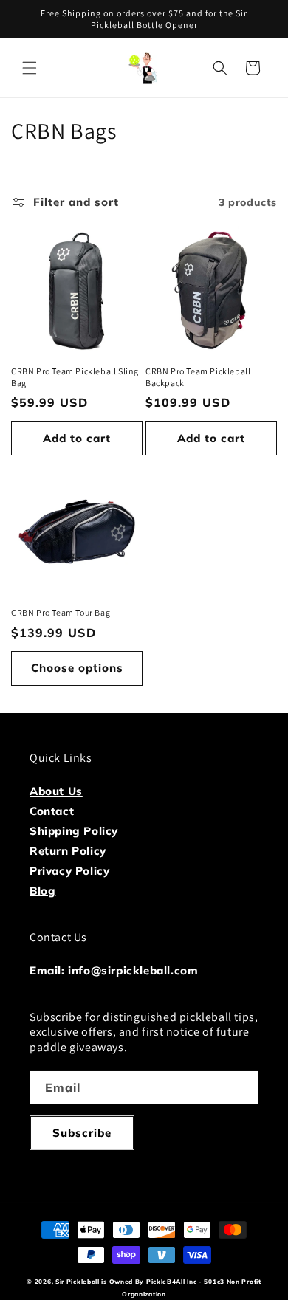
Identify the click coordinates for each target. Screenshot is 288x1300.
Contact (52, 811)
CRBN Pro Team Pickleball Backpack (197, 376)
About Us (56, 791)
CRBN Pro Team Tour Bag (60, 612)
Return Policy (68, 851)
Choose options (77, 668)
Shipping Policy (74, 831)
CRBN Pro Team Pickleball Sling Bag (75, 376)
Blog (42, 891)
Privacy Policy (69, 871)
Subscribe (82, 1133)
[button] (29, 68)
